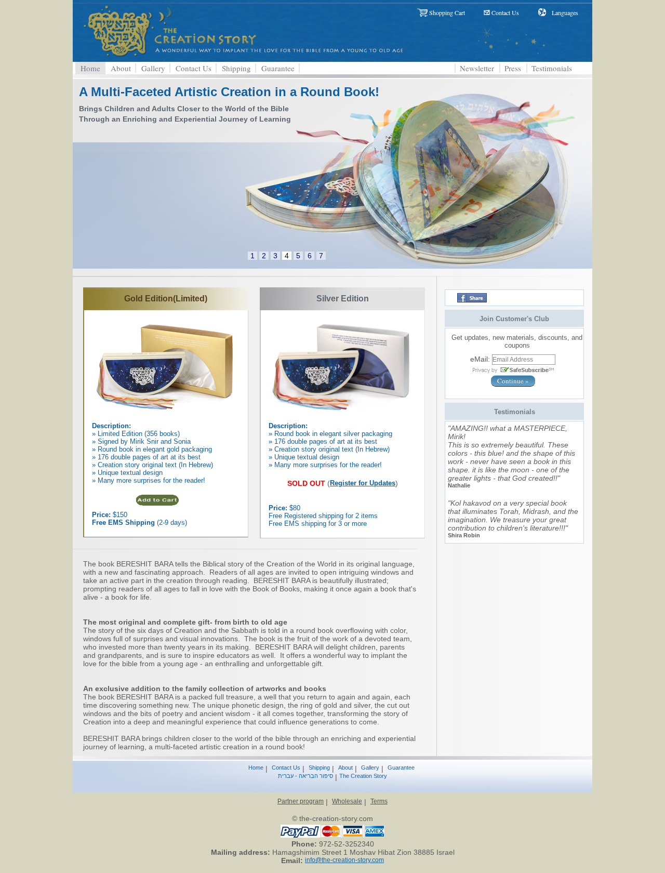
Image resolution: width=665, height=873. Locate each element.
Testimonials (551, 68)
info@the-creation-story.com (344, 860)
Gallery (153, 68)
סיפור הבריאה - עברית (305, 776)
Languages (565, 12)
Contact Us (505, 12)
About (121, 68)
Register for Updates (362, 483)
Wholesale (347, 801)
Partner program (300, 801)
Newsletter (477, 68)
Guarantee (278, 68)
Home (90, 68)
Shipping (236, 68)
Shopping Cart (447, 12)
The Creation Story (363, 776)
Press (512, 68)
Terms (379, 801)
